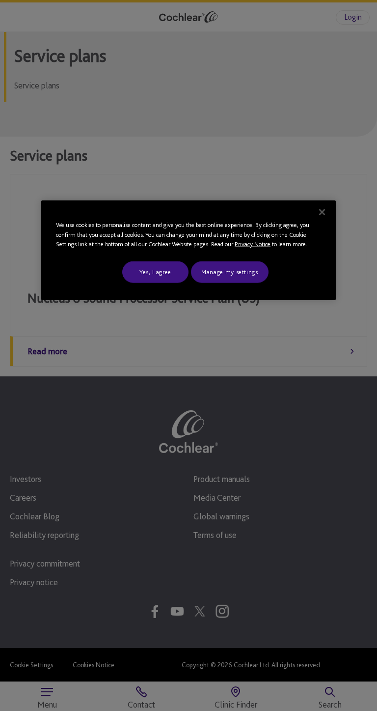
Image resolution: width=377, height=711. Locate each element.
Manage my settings (229, 271)
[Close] (322, 212)
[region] (188, 250)
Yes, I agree (155, 271)
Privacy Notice (252, 244)
